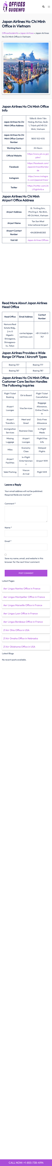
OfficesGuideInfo (10, 33)
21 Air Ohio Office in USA (16, 630)
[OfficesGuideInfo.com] (14, 6)
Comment (10, 503)
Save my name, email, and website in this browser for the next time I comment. (24, 560)
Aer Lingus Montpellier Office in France (24, 596)
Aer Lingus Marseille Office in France (22, 605)
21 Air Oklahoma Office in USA (19, 646)
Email (8, 541)
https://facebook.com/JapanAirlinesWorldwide (38, 167)
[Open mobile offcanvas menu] (49, 7)
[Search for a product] (43, 7)
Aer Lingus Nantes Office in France (21, 588)
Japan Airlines (27, 33)
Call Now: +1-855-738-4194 (26, 1162)
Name (8, 527)
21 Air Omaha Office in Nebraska (20, 638)
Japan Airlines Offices (37, 240)
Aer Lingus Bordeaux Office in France (23, 621)
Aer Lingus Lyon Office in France (20, 613)
